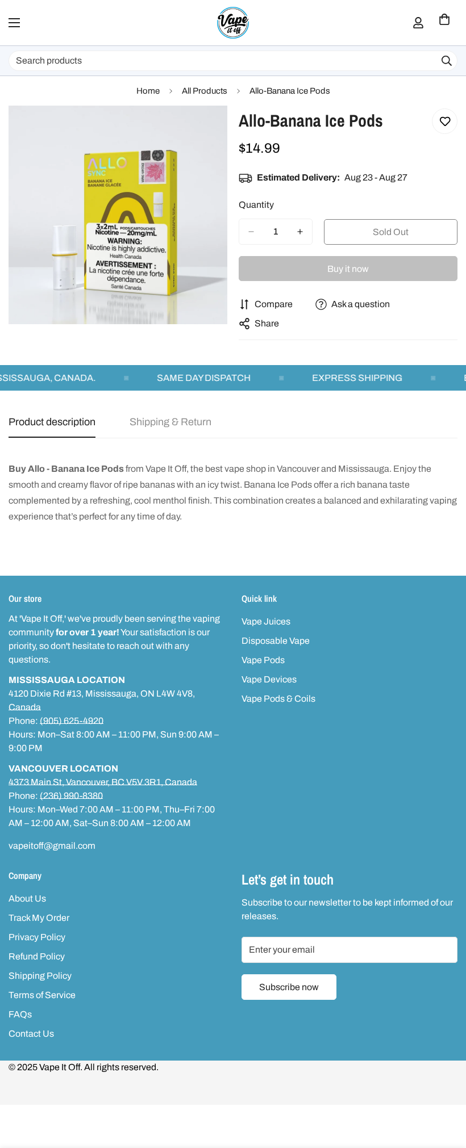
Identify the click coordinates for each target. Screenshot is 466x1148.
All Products (204, 90)
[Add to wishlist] (444, 121)
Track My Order (39, 918)
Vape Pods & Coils (278, 698)
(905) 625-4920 (71, 721)
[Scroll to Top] (444, 1086)
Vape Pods (263, 660)
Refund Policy (37, 956)
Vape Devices (269, 679)
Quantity (256, 205)
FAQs (20, 1014)
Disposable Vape (276, 641)
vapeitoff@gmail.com (52, 845)
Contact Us (31, 1033)
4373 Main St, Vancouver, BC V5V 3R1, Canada (103, 782)
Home (148, 90)
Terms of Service (42, 995)
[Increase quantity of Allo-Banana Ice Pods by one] (300, 231)
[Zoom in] (209, 130)
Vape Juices (266, 621)
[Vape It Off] (233, 22)
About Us (27, 898)
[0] (444, 22)
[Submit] (446, 60)
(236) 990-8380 (71, 796)
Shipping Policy (40, 976)
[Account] (418, 22)
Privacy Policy (37, 937)
